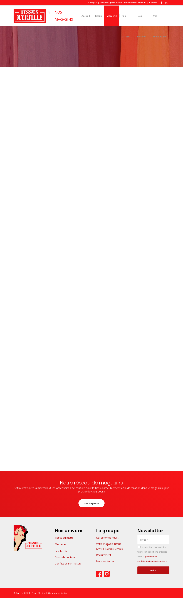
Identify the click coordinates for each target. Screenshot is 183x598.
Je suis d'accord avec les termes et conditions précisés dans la (152, 554)
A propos (92, 2)
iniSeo (64, 593)
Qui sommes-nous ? (107, 537)
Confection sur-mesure (68, 563)
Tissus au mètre (64, 537)
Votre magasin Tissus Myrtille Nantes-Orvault (122, 2)
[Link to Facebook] (161, 2)
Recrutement (103, 555)
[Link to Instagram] (166, 2)
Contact (153, 2)
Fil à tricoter (62, 551)
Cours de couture (65, 557)
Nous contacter (105, 561)
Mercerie (60, 544)
